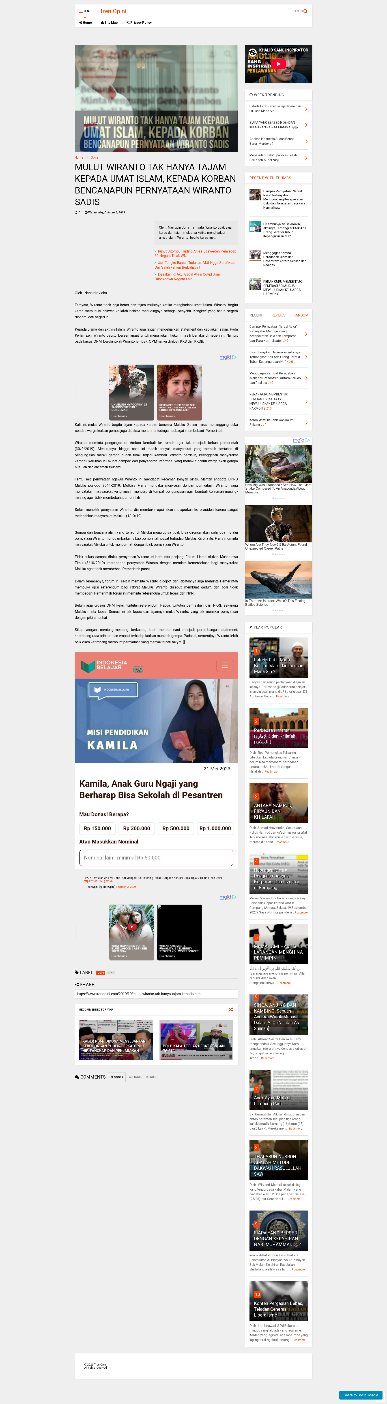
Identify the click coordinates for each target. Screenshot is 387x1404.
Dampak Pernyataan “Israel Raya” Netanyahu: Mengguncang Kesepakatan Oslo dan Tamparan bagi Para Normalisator (284, 199)
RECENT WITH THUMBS (270, 178)
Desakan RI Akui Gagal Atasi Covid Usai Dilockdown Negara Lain (187, 276)
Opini (94, 157)
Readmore (282, 696)
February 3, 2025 (126, 886)
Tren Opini (113, 11)
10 (257, 1294)
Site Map (111, 22)
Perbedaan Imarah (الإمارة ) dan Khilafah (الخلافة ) (274, 736)
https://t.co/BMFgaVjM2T (99, 881)
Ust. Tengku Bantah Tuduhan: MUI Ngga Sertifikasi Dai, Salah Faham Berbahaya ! (195, 265)
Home (87, 22)
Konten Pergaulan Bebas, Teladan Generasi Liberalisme (278, 1309)
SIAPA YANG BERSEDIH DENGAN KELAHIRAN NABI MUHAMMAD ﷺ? (278, 1238)
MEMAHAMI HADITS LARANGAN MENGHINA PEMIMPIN (278, 952)
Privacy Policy (141, 22)
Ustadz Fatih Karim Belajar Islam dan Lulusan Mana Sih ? (278, 665)
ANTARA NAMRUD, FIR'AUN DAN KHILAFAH (273, 811)
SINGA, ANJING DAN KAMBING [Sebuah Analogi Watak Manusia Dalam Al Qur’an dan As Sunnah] (277, 1017)
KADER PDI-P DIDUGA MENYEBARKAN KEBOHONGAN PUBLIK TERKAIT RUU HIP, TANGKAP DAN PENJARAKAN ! (114, 1046)
